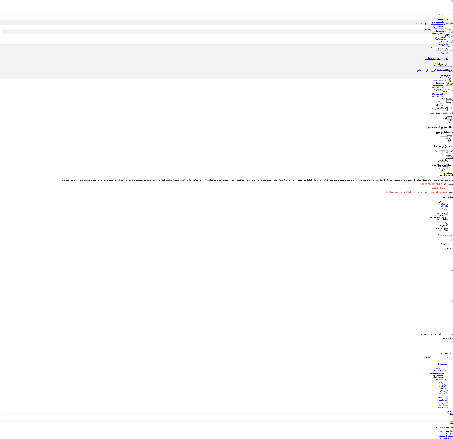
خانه (451, 23)
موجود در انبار (440, 39)
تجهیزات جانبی (438, 33)
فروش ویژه (441, 37)
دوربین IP (440, 379)
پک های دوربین (438, 22)
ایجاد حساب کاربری (445, 431)
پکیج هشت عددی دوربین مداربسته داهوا (434, 70)
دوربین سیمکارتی (437, 373)
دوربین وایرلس (438, 26)
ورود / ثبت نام (443, 407)
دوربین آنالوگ (438, 28)
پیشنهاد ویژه (448, 173)
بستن (451, 414)
